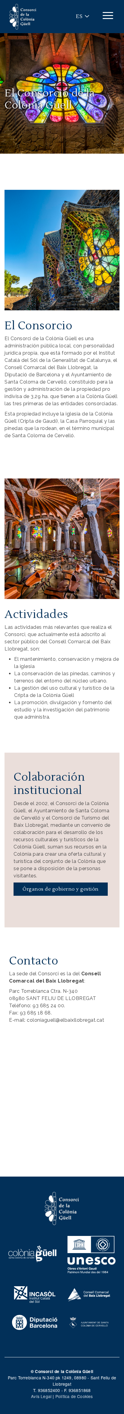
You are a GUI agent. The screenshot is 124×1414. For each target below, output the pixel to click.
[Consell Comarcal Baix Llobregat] (89, 1294)
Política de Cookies (74, 1396)
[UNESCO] (91, 1253)
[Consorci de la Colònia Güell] (62, 1208)
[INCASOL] (34, 1294)
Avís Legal (41, 1396)
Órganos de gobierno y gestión (61, 889)
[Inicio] (22, 16)
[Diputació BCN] (34, 1322)
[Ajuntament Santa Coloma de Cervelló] (89, 1322)
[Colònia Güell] (32, 1253)
